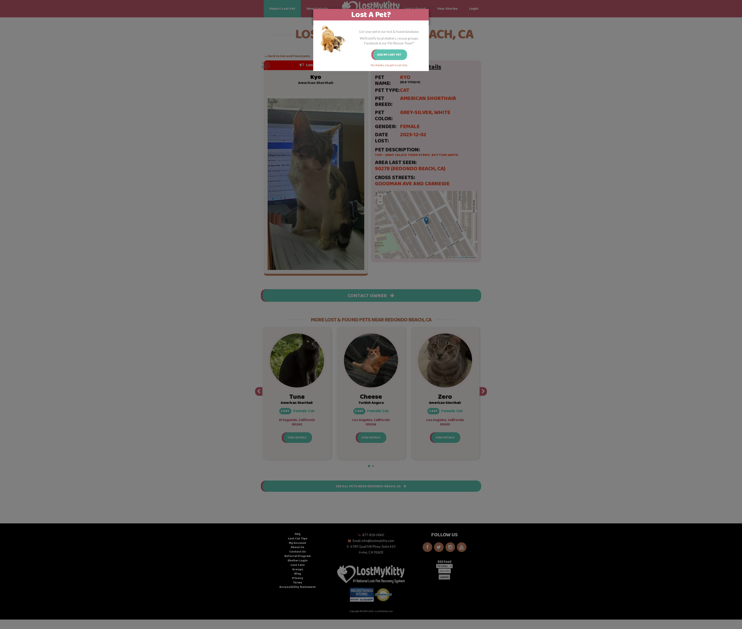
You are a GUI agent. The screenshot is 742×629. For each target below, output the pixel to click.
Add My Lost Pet (389, 55)
